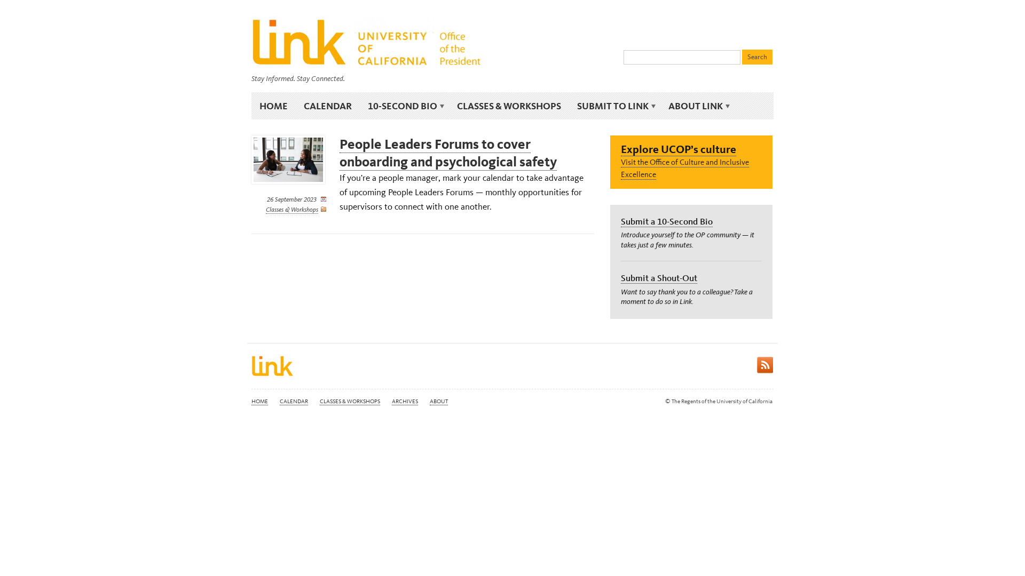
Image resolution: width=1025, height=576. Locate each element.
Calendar (328, 106)
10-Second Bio (398, 106)
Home (273, 106)
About (439, 401)
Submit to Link (609, 106)
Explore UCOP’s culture (678, 149)
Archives (405, 401)
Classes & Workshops (509, 106)
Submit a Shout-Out (659, 278)
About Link (691, 106)
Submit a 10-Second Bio (667, 221)
